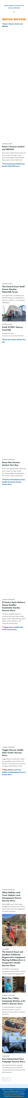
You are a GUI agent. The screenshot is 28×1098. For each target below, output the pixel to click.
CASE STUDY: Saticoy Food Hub (12, 328)
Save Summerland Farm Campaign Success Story (13, 1060)
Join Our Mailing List (17, 1096)
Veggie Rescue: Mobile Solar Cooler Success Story (12, 753)
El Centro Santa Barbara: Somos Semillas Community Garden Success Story (13, 606)
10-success (5, 1056)
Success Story (7, 144)
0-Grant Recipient (8, 459)
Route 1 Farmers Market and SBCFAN (13, 148)
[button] (14, 12)
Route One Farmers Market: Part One (11, 463)
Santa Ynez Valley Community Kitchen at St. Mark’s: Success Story (14, 1001)
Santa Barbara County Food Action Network (14, 7)
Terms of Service (13, 1094)
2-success (5, 949)
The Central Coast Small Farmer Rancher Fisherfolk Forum (13, 289)
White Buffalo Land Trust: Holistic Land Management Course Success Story (11, 896)
